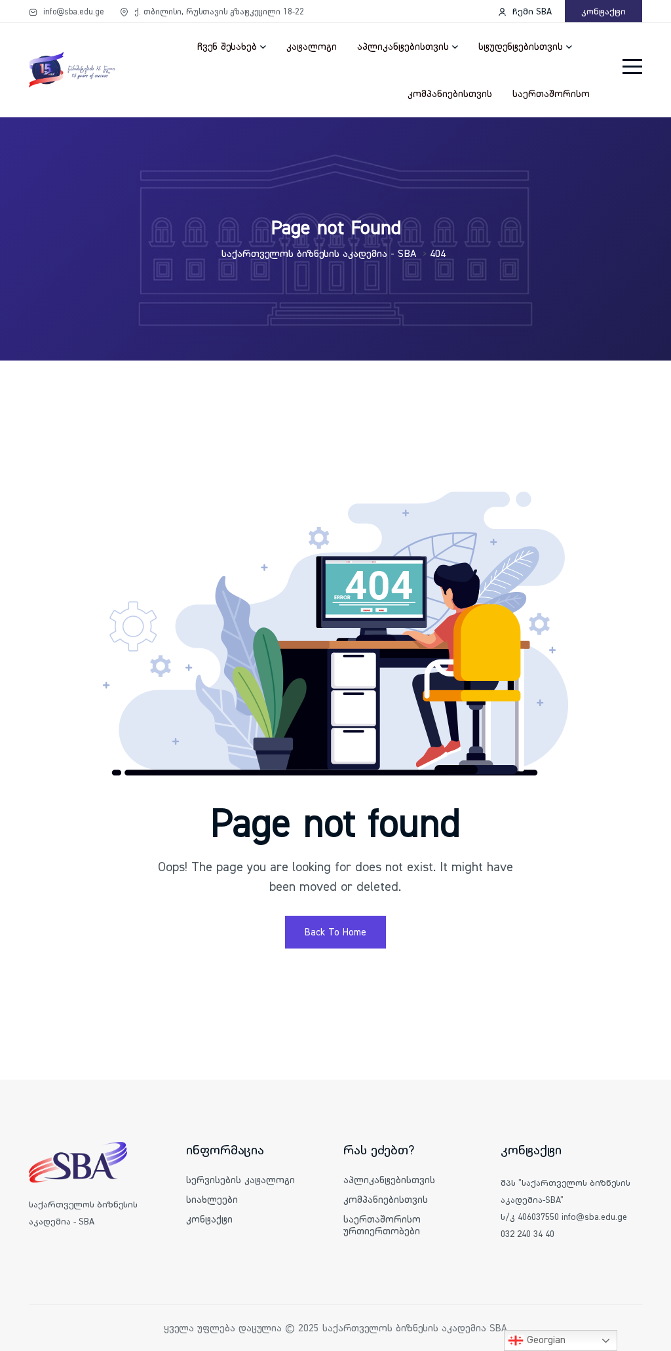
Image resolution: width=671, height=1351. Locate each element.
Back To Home (335, 932)
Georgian (545, 1339)
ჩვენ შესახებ (227, 46)
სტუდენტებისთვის (520, 46)
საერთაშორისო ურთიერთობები (382, 1225)
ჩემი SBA (531, 11)
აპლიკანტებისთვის (403, 46)
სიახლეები (212, 1199)
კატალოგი (311, 46)
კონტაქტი (603, 11)
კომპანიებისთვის (450, 93)
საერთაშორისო (551, 93)
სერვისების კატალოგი (240, 1179)
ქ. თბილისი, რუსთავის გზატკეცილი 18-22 (218, 11)
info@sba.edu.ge (72, 11)
